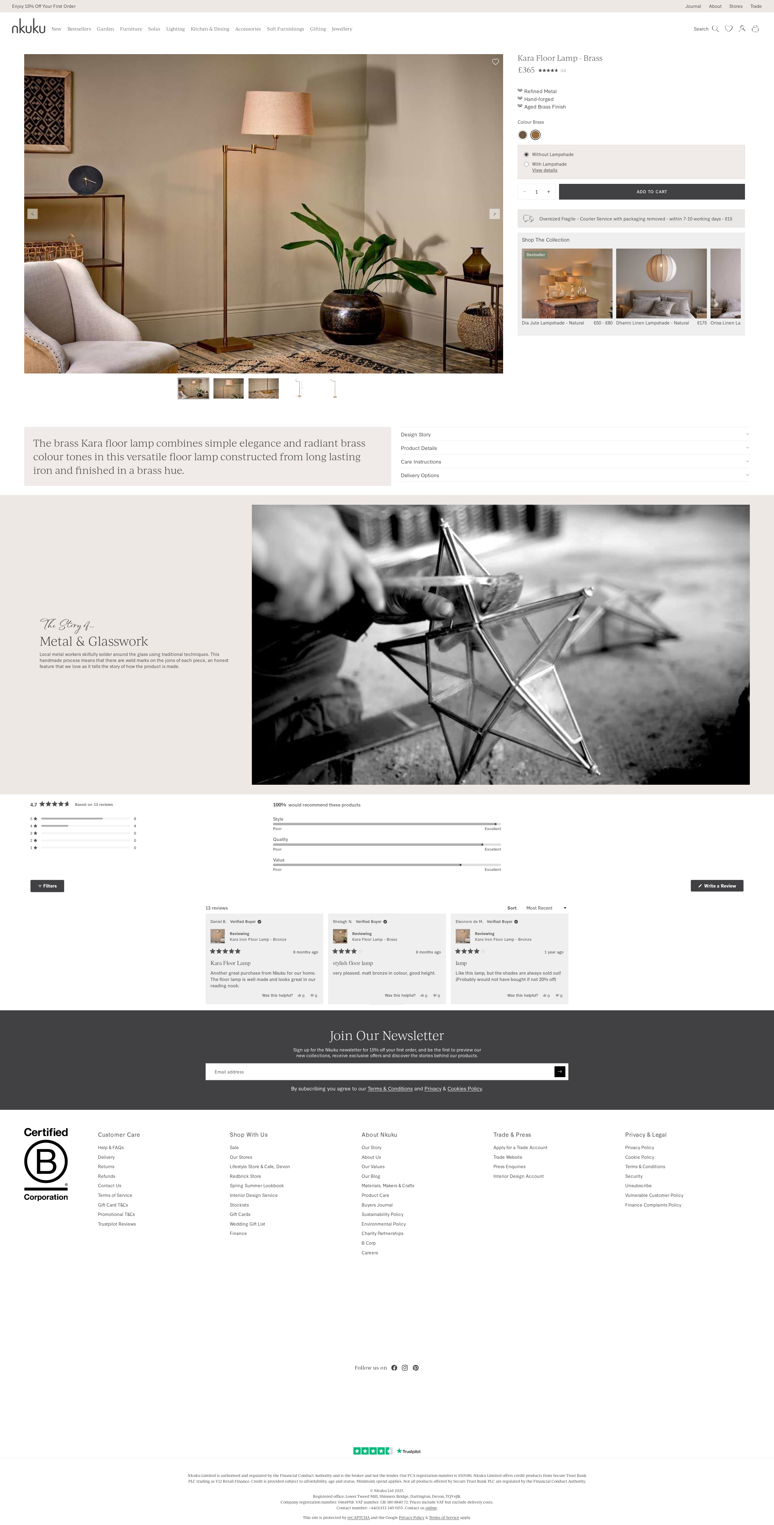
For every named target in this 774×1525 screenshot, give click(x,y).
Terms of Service (115, 1195)
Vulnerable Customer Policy (654, 1195)
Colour (531, 122)
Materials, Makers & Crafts (388, 1185)
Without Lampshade (553, 154)
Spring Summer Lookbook (257, 1185)
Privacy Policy (639, 1147)
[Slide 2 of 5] (228, 388)
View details (545, 170)
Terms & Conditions (390, 1088)
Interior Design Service (254, 1195)
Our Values (373, 1166)
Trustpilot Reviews (117, 1223)
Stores (736, 6)
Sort (512, 908)
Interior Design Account (518, 1176)
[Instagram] (404, 1367)
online (431, 1507)
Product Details (419, 447)
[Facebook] (394, 1367)
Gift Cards (240, 1214)
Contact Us (109, 1185)
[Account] (742, 28)
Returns (106, 1166)
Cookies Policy (464, 1088)
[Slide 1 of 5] (193, 388)
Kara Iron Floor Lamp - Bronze (258, 939)
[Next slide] (494, 214)
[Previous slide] (33, 214)
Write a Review (723, 887)
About (715, 6)
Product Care (375, 1195)
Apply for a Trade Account (520, 1147)
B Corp (369, 1243)
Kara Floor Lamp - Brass (374, 939)
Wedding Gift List (247, 1223)
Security (633, 1176)
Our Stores (241, 1157)
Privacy (432, 1088)
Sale (234, 1147)
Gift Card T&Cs (113, 1204)
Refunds (106, 1176)
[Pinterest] (415, 1367)
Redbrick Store (245, 1176)
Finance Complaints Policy (653, 1204)
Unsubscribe (638, 1185)
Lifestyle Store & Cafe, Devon (260, 1166)
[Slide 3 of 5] (264, 388)
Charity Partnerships (382, 1233)
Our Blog (371, 1176)
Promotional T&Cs (116, 1214)
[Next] (561, 959)
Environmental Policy (384, 1223)
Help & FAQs (111, 1147)
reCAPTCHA (358, 1517)
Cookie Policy (639, 1157)
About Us (371, 1157)
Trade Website (507, 1157)
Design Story (416, 434)
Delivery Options (420, 474)
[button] (641, 69)
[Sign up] (559, 1071)
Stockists (239, 1204)
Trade (756, 6)
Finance (238, 1233)
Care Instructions (421, 461)
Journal (693, 6)
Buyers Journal (377, 1204)
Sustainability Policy (382, 1214)
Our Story (371, 1147)
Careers (370, 1252)
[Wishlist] (728, 28)
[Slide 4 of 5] (299, 388)
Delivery (106, 1157)
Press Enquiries (509, 1166)
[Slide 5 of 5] (334, 388)
